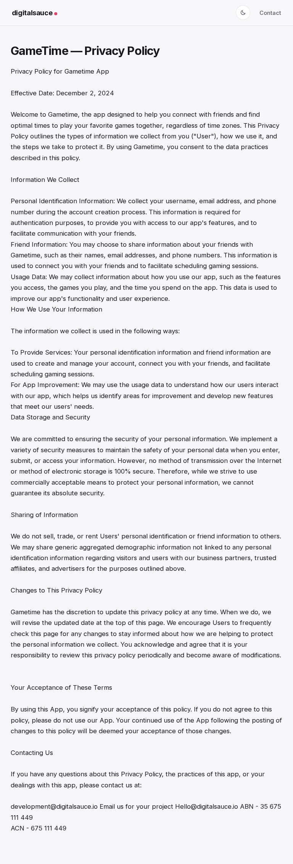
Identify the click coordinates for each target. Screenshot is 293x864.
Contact (270, 13)
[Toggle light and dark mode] (243, 12)
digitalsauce (32, 12)
